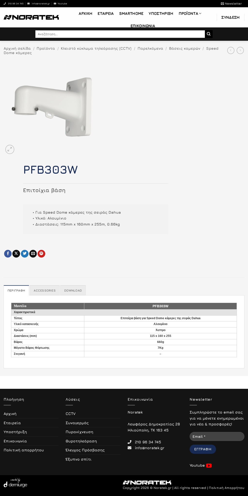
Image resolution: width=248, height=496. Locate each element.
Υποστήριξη (161, 13)
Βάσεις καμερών (184, 48)
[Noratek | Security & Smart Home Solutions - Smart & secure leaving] (31, 17)
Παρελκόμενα (150, 48)
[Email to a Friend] (33, 254)
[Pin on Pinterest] (41, 254)
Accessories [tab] (45, 290)
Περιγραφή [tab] (16, 290)
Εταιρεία (106, 13)
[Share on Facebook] (8, 254)
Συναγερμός (77, 423)
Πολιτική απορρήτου (24, 450)
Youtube (61, 3)
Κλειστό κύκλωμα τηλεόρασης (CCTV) (96, 48)
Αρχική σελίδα (17, 48)
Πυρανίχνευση (79, 432)
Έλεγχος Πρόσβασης (85, 450)
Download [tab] (73, 290)
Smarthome (131, 13)
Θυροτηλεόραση (81, 441)
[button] (231, 3)
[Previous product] (240, 50)
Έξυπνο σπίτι (79, 459)
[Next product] (230, 50)
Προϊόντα (188, 13)
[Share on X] (16, 254)
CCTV (71, 413)
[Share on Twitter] (25, 254)
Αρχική (85, 13)
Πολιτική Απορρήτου (226, 488)
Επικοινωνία (143, 26)
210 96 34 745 (14, 3)
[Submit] (209, 34)
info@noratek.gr (40, 3)
